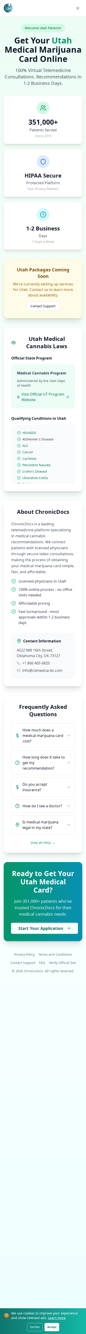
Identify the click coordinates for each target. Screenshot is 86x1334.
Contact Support (43, 306)
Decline (35, 1327)
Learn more (57, 1318)
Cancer (27, 452)
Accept (51, 1327)
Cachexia (29, 458)
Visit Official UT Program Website (43, 397)
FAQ (42, 962)
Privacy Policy (24, 954)
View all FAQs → (43, 842)
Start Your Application (40, 928)
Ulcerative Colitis (35, 478)
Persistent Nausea (36, 465)
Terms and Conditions (55, 954)
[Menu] (77, 8)
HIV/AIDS (29, 433)
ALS (25, 445)
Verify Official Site (62, 962)
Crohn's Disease (34, 471)
